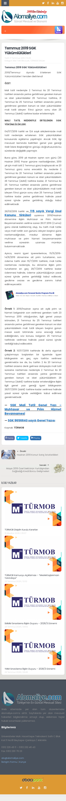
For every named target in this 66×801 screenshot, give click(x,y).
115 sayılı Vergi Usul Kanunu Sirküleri (33, 213)
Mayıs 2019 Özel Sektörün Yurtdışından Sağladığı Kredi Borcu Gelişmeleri (27, 470)
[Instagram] (62, 3)
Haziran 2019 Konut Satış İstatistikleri (37, 454)
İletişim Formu (9, 761)
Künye (22, 761)
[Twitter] (43, 3)
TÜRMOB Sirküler (37, 60)
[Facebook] (48, 3)
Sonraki (42, 465)
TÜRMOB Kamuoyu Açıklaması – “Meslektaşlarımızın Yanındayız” (32, 577)
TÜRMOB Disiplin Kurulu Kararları (21, 529)
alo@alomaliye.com (12, 758)
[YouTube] (57, 3)
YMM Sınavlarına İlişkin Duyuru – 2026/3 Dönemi (30, 668)
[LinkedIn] (52, 3)
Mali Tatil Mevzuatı (21, 60)
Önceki (23, 451)
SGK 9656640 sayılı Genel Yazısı (31, 420)
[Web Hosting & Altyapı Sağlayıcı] (33, 779)
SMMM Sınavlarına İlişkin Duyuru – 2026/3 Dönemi (31, 623)
